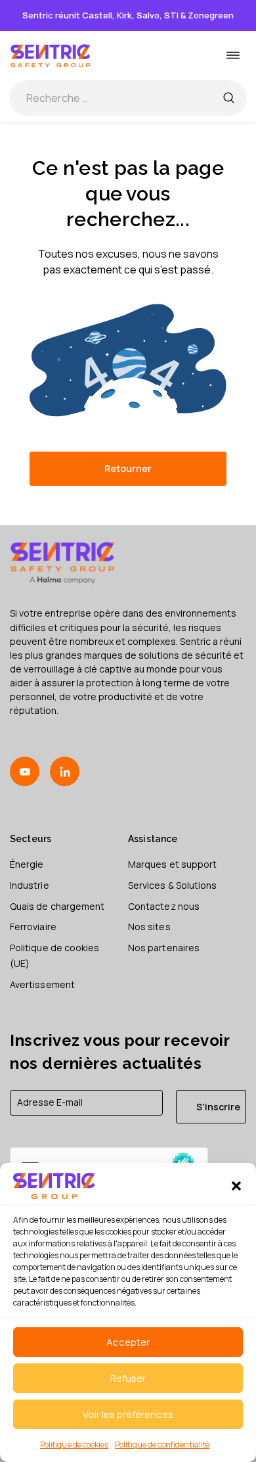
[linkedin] (64, 771)
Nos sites (149, 926)
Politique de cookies (74, 1444)
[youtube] (24, 771)
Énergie (27, 864)
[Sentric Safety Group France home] (51, 55)
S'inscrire (218, 1106)
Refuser (128, 1378)
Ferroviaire (33, 926)
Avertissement (42, 984)
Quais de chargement (57, 906)
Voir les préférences (128, 1414)
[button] (236, 1185)
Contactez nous (164, 906)
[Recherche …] (228, 98)
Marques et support (172, 864)
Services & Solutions (172, 885)
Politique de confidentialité (162, 1444)
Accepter (128, 1342)
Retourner (128, 468)
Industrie (29, 885)
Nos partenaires (164, 947)
